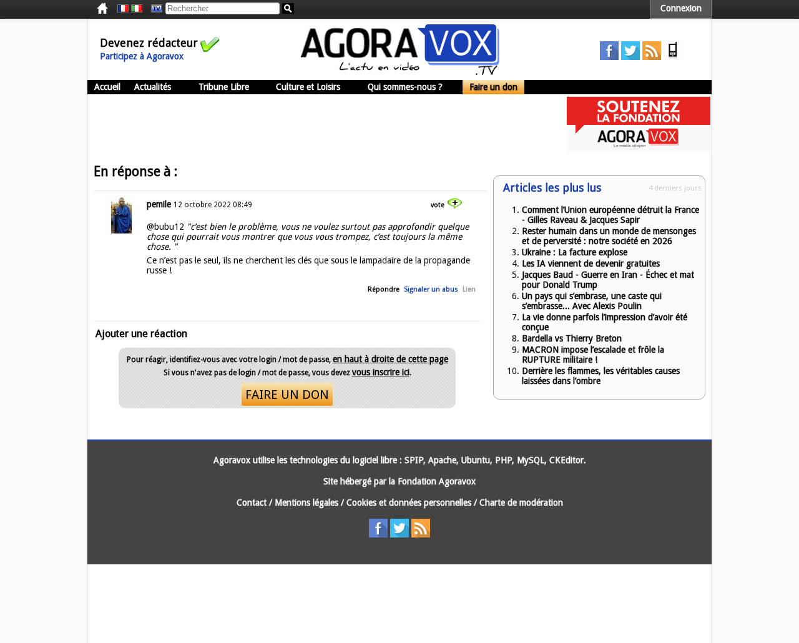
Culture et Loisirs (308, 87)
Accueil (107, 87)
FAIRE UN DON (287, 394)
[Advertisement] (314, 125)
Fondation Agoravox (437, 481)
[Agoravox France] (123, 8)
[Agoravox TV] (153, 8)
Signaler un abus (431, 289)
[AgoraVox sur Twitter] (630, 57)
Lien (469, 289)
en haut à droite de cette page (390, 359)
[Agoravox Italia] (136, 8)
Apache (442, 460)
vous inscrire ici (380, 372)
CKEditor (566, 460)
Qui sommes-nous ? (405, 87)
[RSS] (651, 57)
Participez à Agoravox (142, 56)
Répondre (384, 289)
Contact (252, 503)
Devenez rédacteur (149, 42)
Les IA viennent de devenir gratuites (591, 263)
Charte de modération (521, 503)
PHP (503, 460)
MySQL (530, 460)
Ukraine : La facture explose (574, 252)
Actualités (152, 87)
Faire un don (493, 87)
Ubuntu (475, 460)
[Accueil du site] (400, 72)
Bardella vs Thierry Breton (572, 338)
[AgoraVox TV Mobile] (673, 57)
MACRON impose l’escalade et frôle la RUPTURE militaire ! (593, 355)
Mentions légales (306, 503)
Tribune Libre (224, 87)
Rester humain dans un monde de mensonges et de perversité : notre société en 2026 (609, 236)
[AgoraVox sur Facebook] (609, 57)
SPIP (413, 460)
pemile (159, 204)
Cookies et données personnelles (408, 503)
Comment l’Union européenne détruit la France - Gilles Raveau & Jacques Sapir (610, 215)
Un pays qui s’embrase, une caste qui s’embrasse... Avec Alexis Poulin (592, 301)
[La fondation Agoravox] (638, 150)
